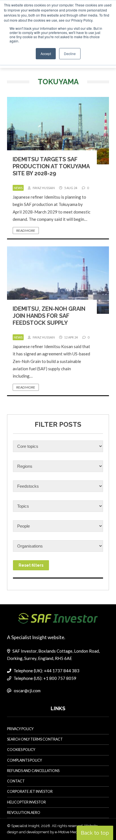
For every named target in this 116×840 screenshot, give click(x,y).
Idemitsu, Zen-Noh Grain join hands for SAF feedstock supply (49, 315)
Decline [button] (70, 53)
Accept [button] (46, 53)
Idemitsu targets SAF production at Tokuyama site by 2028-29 (51, 166)
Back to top (95, 833)
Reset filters (31, 565)
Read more (25, 230)
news (18, 188)
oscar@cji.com (27, 690)
